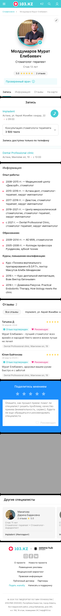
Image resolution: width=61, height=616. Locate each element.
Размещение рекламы (30, 567)
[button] (45, 423)
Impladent (9, 111)
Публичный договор (23, 580)
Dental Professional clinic (18, 152)
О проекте (19, 562)
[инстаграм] (25, 556)
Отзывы (38, 91)
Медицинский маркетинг (30, 571)
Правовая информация (30, 576)
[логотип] (23, 4)
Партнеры (43, 580)
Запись (7, 91)
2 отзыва (40, 73)
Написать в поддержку (40, 585)
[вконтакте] (36, 556)
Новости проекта (38, 562)
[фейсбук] (31, 556)
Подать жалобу (17, 585)
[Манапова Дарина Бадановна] (30, 522)
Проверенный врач (18, 81)
